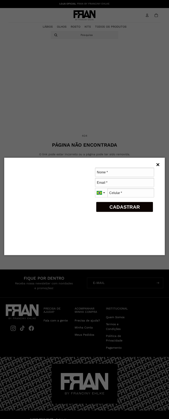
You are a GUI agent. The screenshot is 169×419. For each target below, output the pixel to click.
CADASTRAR (124, 207)
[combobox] (101, 193)
